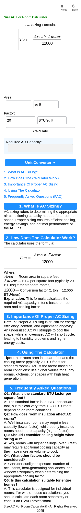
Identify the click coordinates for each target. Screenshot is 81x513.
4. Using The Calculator (22, 190)
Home (64, 8)
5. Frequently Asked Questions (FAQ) (33, 196)
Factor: (9, 113)
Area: (8, 97)
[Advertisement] (40, 71)
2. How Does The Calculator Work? (31, 178)
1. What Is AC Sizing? (21, 172)
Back (75, 8)
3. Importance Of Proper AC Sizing (31, 184)
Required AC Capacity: (24, 142)
